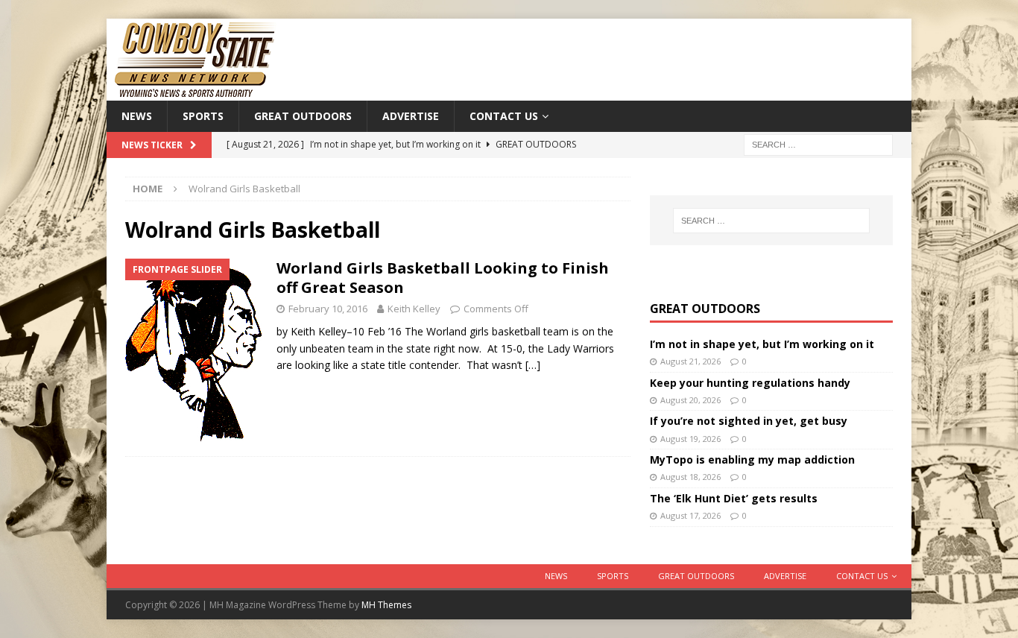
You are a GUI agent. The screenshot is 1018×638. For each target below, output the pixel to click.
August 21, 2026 (690, 361)
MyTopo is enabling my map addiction (752, 459)
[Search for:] (818, 144)
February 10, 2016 (327, 308)
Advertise (410, 116)
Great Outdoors (303, 116)
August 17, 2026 (690, 515)
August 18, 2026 (690, 476)
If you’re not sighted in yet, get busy (748, 421)
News (136, 116)
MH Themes (386, 604)
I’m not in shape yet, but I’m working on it (762, 344)
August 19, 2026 (690, 438)
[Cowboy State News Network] (196, 92)
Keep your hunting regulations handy (750, 383)
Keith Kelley (414, 308)
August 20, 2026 (690, 399)
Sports (203, 116)
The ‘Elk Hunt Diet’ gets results (734, 498)
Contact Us (504, 116)
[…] (532, 365)
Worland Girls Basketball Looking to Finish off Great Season (442, 277)
